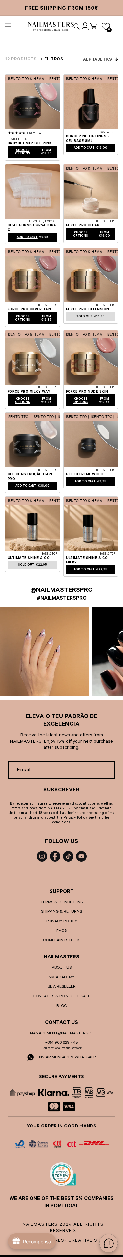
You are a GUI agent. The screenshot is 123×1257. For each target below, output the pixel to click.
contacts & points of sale (61, 996)
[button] (8, 26)
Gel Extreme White (85, 475)
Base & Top (107, 132)
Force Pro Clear (83, 226)
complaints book (61, 940)
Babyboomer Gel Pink (29, 143)
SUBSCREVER (61, 790)
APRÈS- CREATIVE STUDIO (80, 1241)
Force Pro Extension (87, 310)
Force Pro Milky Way (29, 392)
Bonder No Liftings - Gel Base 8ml (87, 139)
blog (61, 1006)
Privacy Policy (61, 921)
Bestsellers (17, 139)
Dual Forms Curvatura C (32, 228)
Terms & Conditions (61, 902)
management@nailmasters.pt (61, 1033)
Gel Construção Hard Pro (31, 477)
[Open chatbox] (108, 1243)
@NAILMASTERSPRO (61, 590)
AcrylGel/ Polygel (43, 221)
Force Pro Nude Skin (87, 392)
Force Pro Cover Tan (29, 310)
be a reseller (62, 987)
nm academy (61, 977)
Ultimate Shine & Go (29, 558)
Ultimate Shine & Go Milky (87, 560)
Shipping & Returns (61, 912)
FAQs (61, 931)
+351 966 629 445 (61, 1043)
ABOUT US (62, 968)
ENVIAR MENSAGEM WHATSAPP (66, 1057)
